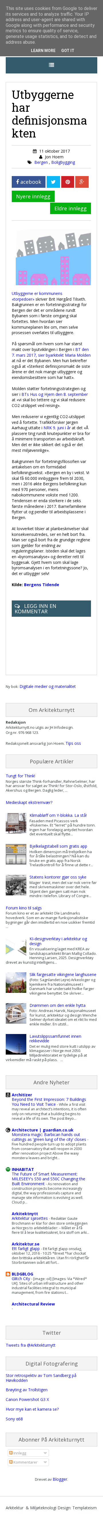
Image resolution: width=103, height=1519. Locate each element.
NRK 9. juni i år (57, 427)
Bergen (41, 162)
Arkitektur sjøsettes (30, 1218)
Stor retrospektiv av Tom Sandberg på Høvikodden (41, 1378)
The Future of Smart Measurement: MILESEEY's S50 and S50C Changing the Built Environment (48, 1178)
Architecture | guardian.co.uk (43, 1130)
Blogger (60, 1479)
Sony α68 (14, 1419)
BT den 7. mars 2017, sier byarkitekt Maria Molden (51, 352)
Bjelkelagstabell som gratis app (58, 846)
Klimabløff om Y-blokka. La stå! (58, 815)
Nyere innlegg (33, 196)
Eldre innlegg (70, 208)
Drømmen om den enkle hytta (57, 1005)
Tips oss (73, 743)
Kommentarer (25, 1462)
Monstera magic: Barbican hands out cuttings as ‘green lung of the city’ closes (49, 1137)
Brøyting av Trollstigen (26, 1389)
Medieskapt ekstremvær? (29, 802)
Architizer (22, 1094)
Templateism (84, 1507)
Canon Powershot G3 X (27, 1399)
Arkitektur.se (25, 1244)
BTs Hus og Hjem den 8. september (54, 394)
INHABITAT (23, 1169)
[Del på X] (53, 182)
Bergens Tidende (41, 584)
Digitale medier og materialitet (47, 686)
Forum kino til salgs (24, 908)
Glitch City (21, 1278)
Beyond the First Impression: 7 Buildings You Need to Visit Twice (49, 1102)
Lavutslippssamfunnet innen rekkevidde (55, 1038)
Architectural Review (33, 1304)
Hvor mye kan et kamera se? (32, 1409)
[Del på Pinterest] (67, 182)
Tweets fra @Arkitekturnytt (31, 1345)
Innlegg (19, 1453)
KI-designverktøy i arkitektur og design (58, 941)
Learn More (43, 50)
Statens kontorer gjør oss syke (57, 877)
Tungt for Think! (20, 776)
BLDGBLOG (22, 1274)
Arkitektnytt (25, 1213)
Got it (67, 50)
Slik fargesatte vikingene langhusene (62, 974)
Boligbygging (63, 162)
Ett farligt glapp (26, 1248)
